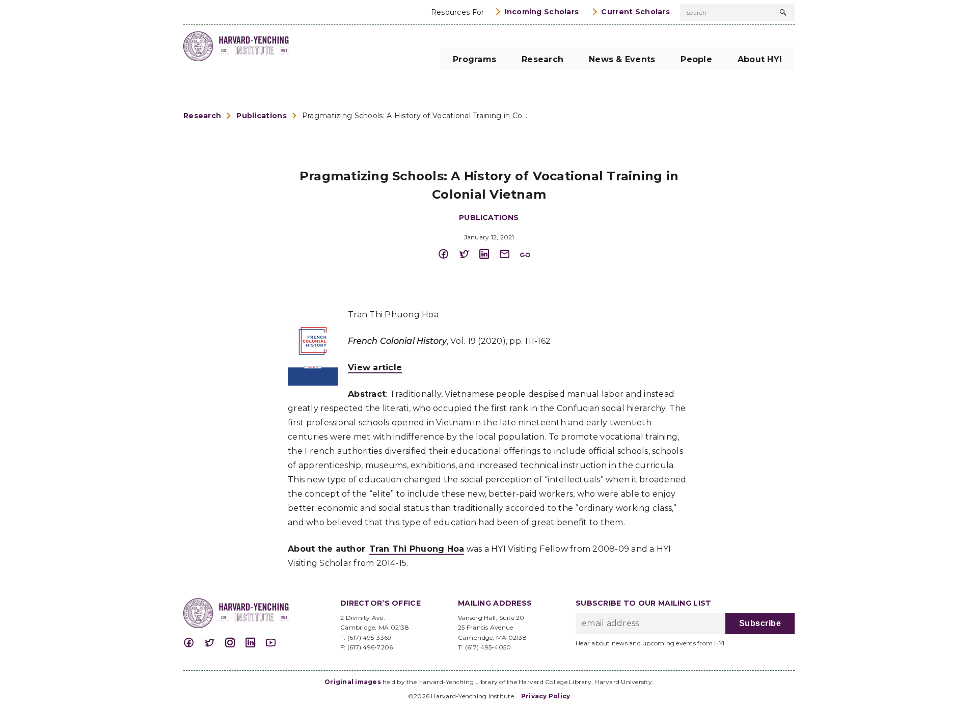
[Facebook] (448, 254)
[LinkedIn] (489, 254)
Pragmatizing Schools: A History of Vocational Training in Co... (414, 115)
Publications (261, 115)
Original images (352, 682)
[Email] (509, 254)
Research (202, 115)
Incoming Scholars (541, 11)
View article (375, 367)
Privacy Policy (545, 696)
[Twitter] (468, 254)
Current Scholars (635, 11)
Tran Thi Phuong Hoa (417, 549)
